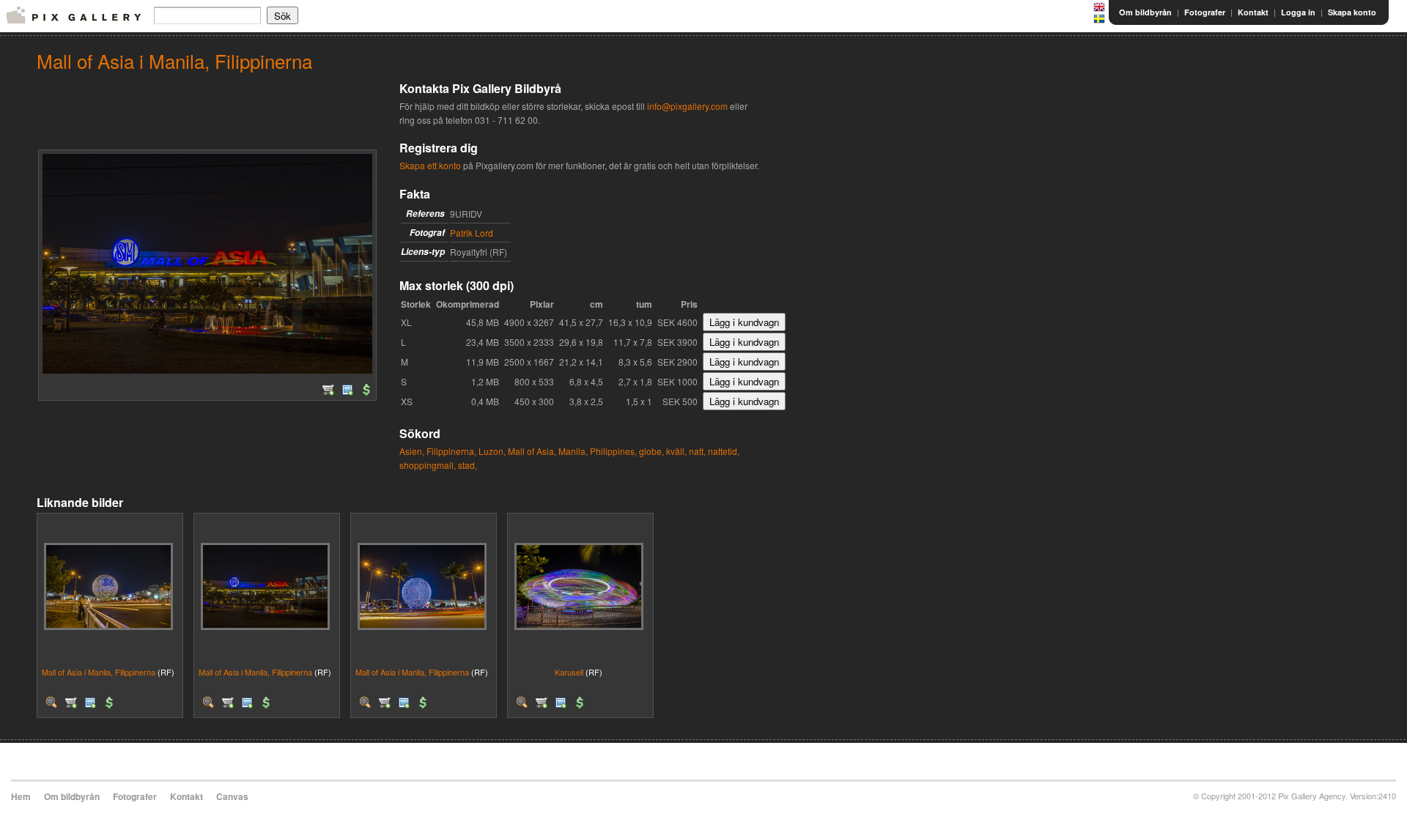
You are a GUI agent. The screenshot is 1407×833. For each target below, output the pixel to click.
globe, (651, 451)
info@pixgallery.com (687, 106)
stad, (467, 465)
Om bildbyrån (1145, 12)
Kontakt (1253, 12)
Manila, (573, 451)
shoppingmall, (427, 465)
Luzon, (492, 451)
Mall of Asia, (532, 451)
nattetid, (723, 451)
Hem (21, 796)
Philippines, (613, 451)
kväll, (676, 451)
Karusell (569, 672)
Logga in (1298, 12)
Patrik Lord (471, 232)
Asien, (411, 451)
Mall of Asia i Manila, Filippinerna (98, 672)
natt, (697, 451)
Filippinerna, (451, 451)
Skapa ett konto (430, 165)
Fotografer (1204, 12)
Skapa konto (1352, 12)
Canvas (232, 796)
